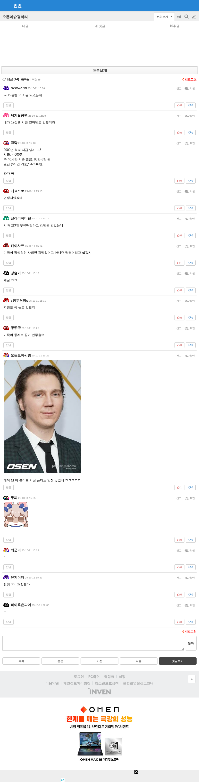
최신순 (36, 79)
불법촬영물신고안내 (138, 683)
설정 (122, 677)
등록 (191, 643)
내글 (25, 26)
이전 (99, 661)
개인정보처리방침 (77, 683)
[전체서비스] (193, 5)
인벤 (17, 5)
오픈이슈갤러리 (15, 17)
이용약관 (52, 683)
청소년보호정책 (107, 683)
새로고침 (191, 79)
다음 (138, 661)
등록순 (25, 79)
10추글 (174, 26)
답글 (8, 105)
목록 (21, 661)
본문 (60, 661)
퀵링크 (109, 677)
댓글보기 (177, 661)
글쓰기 (194, 16)
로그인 (79, 677)
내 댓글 (100, 26)
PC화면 (94, 677)
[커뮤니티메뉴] (5, 5)
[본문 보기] (100, 70)
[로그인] (185, 5)
